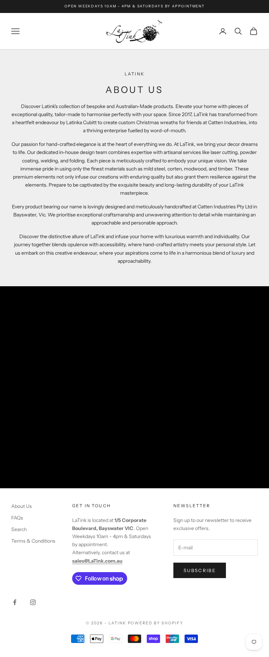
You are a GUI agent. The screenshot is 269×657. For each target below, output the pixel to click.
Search (19, 529)
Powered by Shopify (156, 623)
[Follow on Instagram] (32, 602)
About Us (21, 506)
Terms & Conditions (33, 541)
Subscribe (200, 570)
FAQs (17, 518)
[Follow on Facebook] (14, 602)
